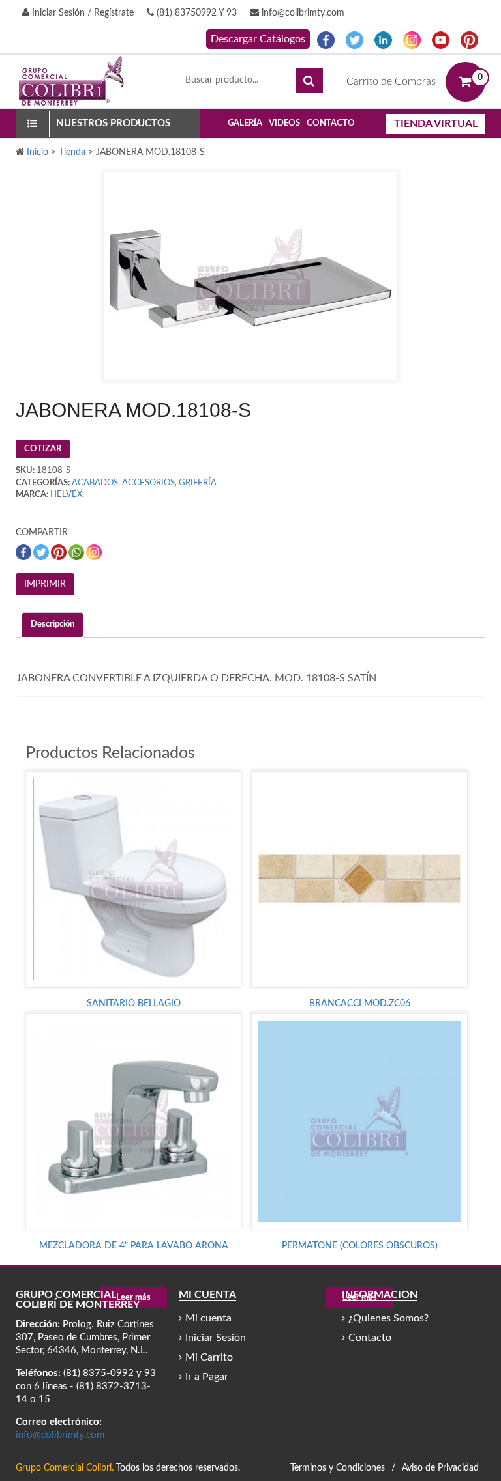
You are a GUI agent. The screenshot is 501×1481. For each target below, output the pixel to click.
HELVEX (66, 494)
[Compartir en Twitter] (42, 552)
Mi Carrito (209, 1357)
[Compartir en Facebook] (24, 552)
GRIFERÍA (198, 483)
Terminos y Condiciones (337, 1468)
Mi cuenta (208, 1318)
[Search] (309, 80)
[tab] (53, 625)
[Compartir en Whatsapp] (77, 552)
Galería (245, 123)
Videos (284, 123)
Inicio (37, 152)
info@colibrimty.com (301, 13)
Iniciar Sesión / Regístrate (81, 13)
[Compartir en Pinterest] (59, 552)
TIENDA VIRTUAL (436, 124)
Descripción (52, 624)
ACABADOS (95, 483)
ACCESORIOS (148, 483)
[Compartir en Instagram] (94, 552)
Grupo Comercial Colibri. (65, 1468)
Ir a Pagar (206, 1377)
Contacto (331, 123)
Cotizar (42, 449)
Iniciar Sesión (215, 1338)
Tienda (72, 152)
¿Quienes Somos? (388, 1318)
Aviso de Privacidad (440, 1468)
